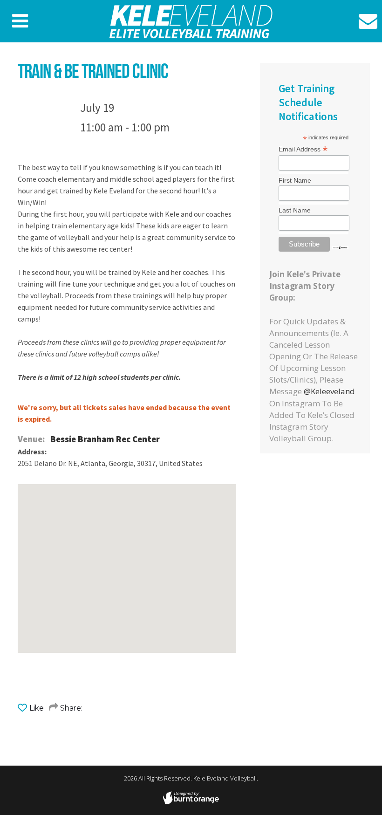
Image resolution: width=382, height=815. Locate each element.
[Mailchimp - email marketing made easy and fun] (340, 246)
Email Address (303, 149)
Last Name (295, 210)
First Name (295, 180)
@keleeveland (329, 391)
